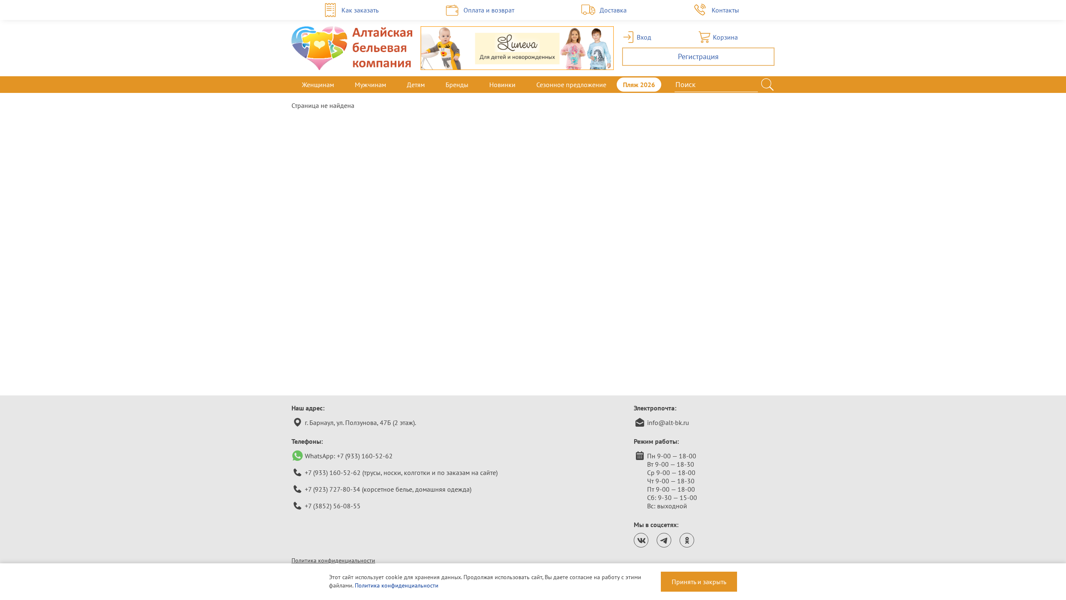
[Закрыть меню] (774, 84)
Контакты (725, 10)
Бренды (457, 84)
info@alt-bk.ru (668, 422)
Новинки (502, 84)
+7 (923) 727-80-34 (332, 489)
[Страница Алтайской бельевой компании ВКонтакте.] (641, 540)
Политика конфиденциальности (333, 560)
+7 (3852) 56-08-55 (333, 506)
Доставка (613, 10)
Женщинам (318, 84)
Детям (416, 84)
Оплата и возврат (488, 10)
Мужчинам (370, 84)
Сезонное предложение (571, 84)
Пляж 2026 (639, 84)
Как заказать (360, 10)
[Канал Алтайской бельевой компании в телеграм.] (664, 540)
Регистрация (698, 56)
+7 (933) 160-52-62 (365, 456)
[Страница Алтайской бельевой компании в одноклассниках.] (687, 540)
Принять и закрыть (699, 582)
